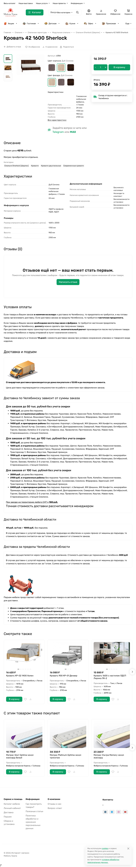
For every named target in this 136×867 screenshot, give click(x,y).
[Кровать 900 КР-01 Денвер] (68, 655)
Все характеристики (57, 120)
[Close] (128, 848)
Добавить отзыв (14, 47)
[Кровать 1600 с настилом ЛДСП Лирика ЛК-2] (112, 655)
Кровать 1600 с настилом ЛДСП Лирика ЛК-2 (110, 677)
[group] (30, 68)
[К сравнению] (30, 699)
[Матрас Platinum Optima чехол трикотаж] (68, 734)
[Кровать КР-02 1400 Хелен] (24, 655)
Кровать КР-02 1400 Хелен (19, 675)
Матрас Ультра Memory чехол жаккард (109, 756)
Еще (127, 23)
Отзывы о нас (54, 804)
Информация (77, 3)
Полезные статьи (34, 811)
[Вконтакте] (105, 812)
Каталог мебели (12, 804)
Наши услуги (42, 3)
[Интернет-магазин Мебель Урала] (10, 12)
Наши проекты (59, 3)
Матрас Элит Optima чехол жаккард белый (19, 756)
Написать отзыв (68, 282)
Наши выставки (26, 3)
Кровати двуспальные (51, 166)
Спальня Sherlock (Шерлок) (16, 166)
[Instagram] (118, 812)
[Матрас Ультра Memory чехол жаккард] (112, 734)
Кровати (35, 166)
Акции (11, 23)
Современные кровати (73, 166)
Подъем (8, 816)
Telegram (58, 131)
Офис (90, 23)
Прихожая (111, 23)
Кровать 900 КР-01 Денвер (63, 675)
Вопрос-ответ (55, 808)
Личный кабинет (12, 808)
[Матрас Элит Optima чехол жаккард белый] (24, 734)
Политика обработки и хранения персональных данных (33, 822)
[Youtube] (125, 812)
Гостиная (31, 23)
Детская (52, 23)
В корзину (14, 699)
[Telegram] (112, 812)
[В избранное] (25, 699)
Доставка (8, 812)
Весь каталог (9, 3)
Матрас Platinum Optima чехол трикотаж (65, 756)
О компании (54, 799)
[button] (52, 67)
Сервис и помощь (13, 799)
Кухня (72, 23)
